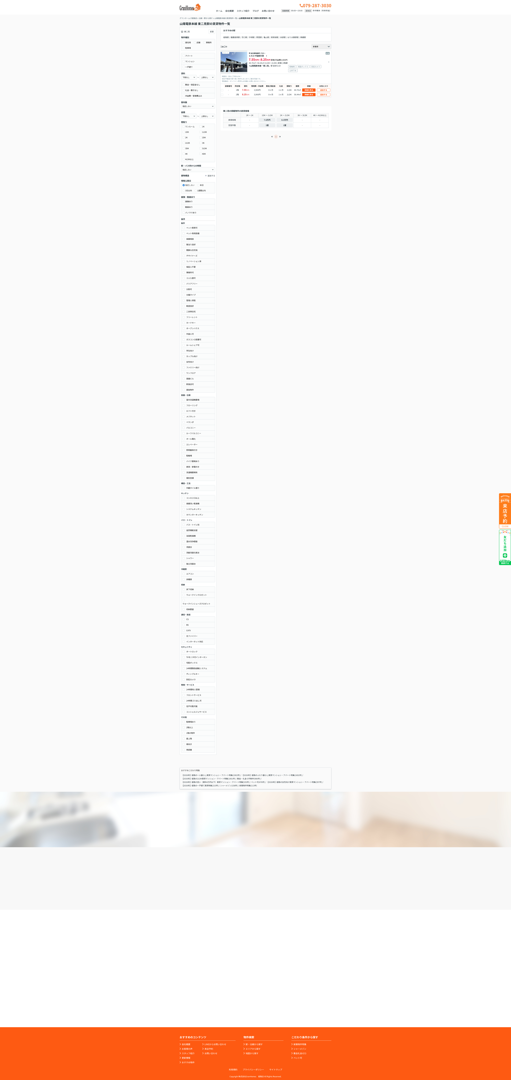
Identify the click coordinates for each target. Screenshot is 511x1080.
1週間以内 (201, 190)
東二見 (266, 65)
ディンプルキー (192, 674)
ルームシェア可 (192, 345)
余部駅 (283, 37)
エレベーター (191, 444)
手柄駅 (252, 37)
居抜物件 (190, 389)
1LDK (204, 132)
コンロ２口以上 (192, 498)
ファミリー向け (192, 367)
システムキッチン (193, 509)
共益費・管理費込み (193, 95)
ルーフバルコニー (193, 433)
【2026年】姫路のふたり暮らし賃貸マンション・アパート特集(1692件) (272, 775)
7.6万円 (267, 120)
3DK (187, 148)
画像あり (189, 201)
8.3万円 (284, 120)
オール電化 (191, 439)
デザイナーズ (191, 255)
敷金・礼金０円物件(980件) (248, 778)
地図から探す (252, 1053)
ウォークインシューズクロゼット (196, 603)
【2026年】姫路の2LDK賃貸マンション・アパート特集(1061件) (208, 778)
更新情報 (186, 1057)
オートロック (191, 651)
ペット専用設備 (192, 233)
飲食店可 (190, 384)
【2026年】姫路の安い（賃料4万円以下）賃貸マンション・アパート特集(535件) (215, 782)
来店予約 (262, 894)
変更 (212, 31)
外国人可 (190, 334)
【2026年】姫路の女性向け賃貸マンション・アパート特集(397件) (294, 782)
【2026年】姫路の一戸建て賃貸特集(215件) (200, 785)
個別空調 (190, 478)
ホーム (219, 10)
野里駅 (259, 37)
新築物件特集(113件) (248, 785)
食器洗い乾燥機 (192, 503)
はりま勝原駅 (293, 37)
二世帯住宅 (191, 311)
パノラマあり (190, 212)
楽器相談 (190, 239)
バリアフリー (191, 283)
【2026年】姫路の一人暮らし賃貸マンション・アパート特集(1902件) (211, 775)
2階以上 (189, 727)
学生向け (190, 350)
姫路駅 (226, 37)
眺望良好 (190, 306)
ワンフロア (191, 373)
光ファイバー (191, 636)
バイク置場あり (192, 461)
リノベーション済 (193, 261)
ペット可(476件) (258, 782)
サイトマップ (275, 1069)
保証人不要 (191, 267)
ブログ (255, 10)
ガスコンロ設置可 (193, 339)
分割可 (189, 289)
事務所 (209, 42)
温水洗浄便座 (191, 541)
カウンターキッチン (194, 514)
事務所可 (190, 272)
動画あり (189, 207)
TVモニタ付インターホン (196, 657)
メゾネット (191, 416)
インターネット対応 (194, 641)
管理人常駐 (191, 300)
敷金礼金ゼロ (300, 1053)
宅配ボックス (191, 662)
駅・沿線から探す (254, 1044)
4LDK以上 (189, 159)
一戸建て (189, 67)
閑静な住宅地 (191, 250)
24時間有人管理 (193, 689)
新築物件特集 (300, 1044)
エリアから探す (253, 1048)
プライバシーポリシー (253, 1069)
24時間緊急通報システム (196, 668)
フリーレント (191, 317)
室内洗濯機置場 (192, 399)
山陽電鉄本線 (255, 65)
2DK (204, 137)
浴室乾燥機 (191, 535)
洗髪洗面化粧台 (192, 552)
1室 (267, 125)
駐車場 (188, 48)
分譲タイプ (191, 294)
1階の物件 (190, 733)
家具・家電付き (192, 466)
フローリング (191, 405)
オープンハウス (192, 328)
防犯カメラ (191, 679)
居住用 (188, 42)
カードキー (191, 322)
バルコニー (191, 427)
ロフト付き (191, 411)
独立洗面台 (191, 563)
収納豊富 (190, 609)
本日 (202, 185)
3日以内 (188, 190)
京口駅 (244, 37)
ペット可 (298, 1057)
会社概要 (229, 10)
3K (203, 143)
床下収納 (190, 589)
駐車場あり (191, 721)
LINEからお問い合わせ (340, 894)
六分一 (263, 53)
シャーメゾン (300, 1048)
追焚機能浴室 (191, 530)
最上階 (189, 738)
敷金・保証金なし (192, 84)
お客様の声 (187, 1048)
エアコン (190, 573)
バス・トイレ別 (192, 524)
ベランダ (190, 422)
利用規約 (233, 1069)
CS (187, 619)
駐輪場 (189, 455)
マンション (190, 61)
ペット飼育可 (191, 227)
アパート (189, 55)
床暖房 (189, 579)
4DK (204, 153)
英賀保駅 (274, 37)
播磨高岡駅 (235, 37)
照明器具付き (191, 450)
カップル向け (191, 356)
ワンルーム (190, 126)
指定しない (190, 185)
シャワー (190, 558)
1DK (187, 132)
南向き (189, 744)
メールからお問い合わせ (301, 894)
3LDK (204, 148)
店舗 (198, 42)
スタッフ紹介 (243, 10)
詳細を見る (309, 90)
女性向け (190, 361)
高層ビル (190, 378)
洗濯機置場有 (191, 472)
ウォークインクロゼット (196, 595)
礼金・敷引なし (191, 90)
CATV (188, 630)
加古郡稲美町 (255, 53)
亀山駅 (266, 37)
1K (203, 126)
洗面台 (189, 547)
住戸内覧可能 (191, 706)
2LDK (187, 143)
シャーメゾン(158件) (229, 785)
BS (187, 624)
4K (186, 153)
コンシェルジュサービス (196, 711)
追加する (323, 90)
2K (186, 137)
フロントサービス (193, 695)
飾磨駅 (303, 37)
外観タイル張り (192, 488)
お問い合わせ (268, 10)
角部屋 (189, 749)
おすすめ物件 (188, 1062)
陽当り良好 (191, 244)
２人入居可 (191, 278)
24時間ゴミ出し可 (193, 700)
